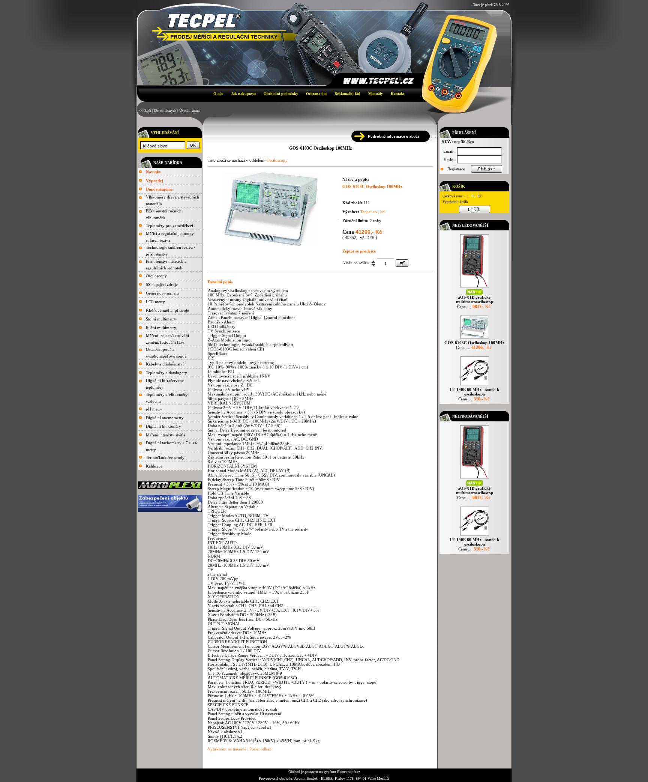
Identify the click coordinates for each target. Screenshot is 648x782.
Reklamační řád (347, 94)
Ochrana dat (316, 94)
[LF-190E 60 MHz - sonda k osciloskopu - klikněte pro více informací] (474, 385)
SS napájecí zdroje (162, 284)
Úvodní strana (189, 110)
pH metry (154, 409)
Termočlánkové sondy (165, 457)
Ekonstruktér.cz (348, 772)
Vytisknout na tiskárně (227, 749)
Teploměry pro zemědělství (169, 225)
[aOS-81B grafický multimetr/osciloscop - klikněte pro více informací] (474, 287)
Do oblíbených (165, 110)
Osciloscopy (156, 276)
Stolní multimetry (161, 319)
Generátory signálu (162, 293)
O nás (218, 94)
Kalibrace (154, 466)
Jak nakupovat (243, 94)
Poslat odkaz (260, 749)
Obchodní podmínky (281, 94)
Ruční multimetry (161, 327)
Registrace (456, 169)
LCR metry (155, 301)
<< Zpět (145, 110)
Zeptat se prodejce (359, 251)
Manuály (375, 94)
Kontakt (397, 94)
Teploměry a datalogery (166, 372)
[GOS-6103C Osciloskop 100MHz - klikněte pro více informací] (474, 338)
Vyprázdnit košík (455, 202)
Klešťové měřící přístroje (167, 310)
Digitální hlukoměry (163, 426)
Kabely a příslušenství (165, 364)
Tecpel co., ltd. (373, 211)
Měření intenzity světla (165, 435)
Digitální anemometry (165, 417)
